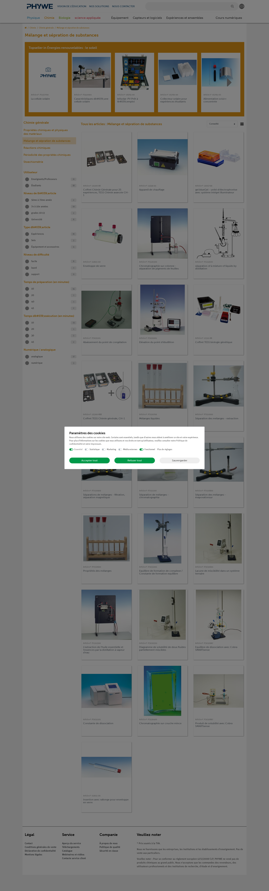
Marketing (111, 449)
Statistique (95, 449)
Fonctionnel (149, 449)
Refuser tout (134, 460)
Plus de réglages (164, 449)
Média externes (130, 449)
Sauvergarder (179, 460)
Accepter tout (89, 460)
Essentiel (78, 449)
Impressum (96, 444)
